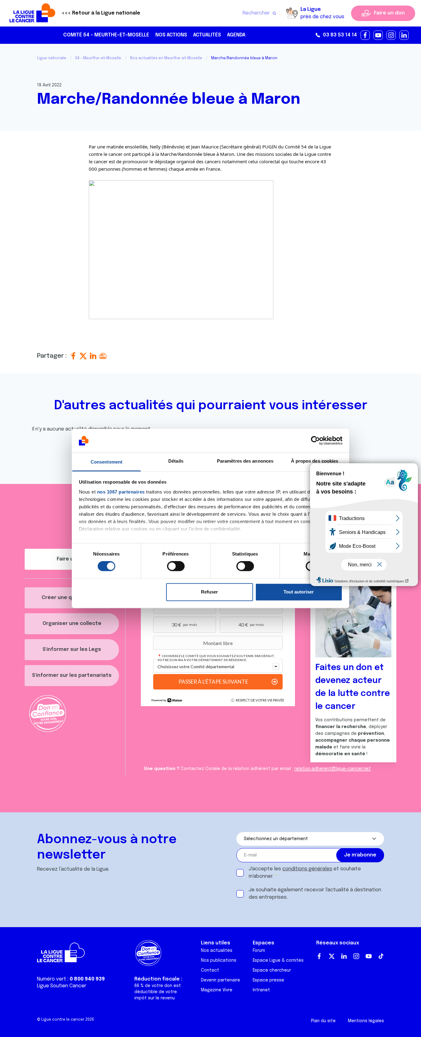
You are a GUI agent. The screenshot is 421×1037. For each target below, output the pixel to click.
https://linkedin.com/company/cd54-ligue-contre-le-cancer (404, 35)
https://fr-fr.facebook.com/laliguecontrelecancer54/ (365, 35)
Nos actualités (216, 950)
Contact (210, 970)
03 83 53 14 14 (340, 35)
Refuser (209, 591)
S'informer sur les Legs (72, 649)
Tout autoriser (299, 591)
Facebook (319, 956)
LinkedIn (344, 956)
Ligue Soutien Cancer (61, 986)
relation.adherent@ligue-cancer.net (332, 769)
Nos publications (218, 960)
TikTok (381, 956)
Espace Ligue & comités (278, 960)
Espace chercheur (272, 970)
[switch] (176, 566)
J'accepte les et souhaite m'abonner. (305, 872)
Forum (259, 950)
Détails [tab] (175, 461)
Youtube (369, 956)
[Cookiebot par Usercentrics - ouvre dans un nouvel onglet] (315, 440)
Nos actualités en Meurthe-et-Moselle (166, 58)
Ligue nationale (51, 58)
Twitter (332, 956)
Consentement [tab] (106, 461)
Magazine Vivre (216, 990)
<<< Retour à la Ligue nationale (101, 13)
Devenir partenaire (220, 980)
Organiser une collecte (72, 623)
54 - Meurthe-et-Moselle (98, 58)
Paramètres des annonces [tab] (245, 461)
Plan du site (323, 1021)
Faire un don (389, 13)
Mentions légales (366, 1021)
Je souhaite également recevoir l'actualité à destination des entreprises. (315, 893)
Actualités (207, 35)
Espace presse (268, 980)
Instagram (356, 956)
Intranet (261, 990)
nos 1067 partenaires (121, 491)
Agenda (236, 35)
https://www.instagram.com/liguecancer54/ (391, 35)
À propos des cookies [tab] (314, 461)
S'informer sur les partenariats (72, 675)
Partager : (52, 356)
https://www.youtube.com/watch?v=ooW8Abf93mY (378, 35)
